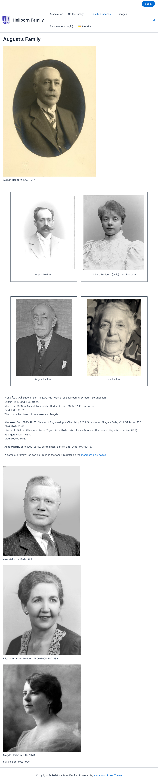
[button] (148, 4)
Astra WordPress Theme (108, 775)
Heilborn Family (28, 20)
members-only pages (93, 454)
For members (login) (61, 26)
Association (56, 14)
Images (122, 14)
